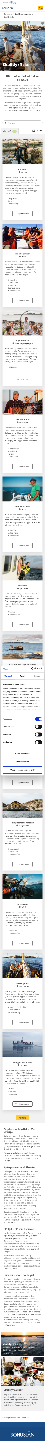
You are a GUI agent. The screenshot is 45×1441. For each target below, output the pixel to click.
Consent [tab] (8, 676)
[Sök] (4, 122)
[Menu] (40, 8)
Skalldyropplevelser (23, 14)
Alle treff (9, 131)
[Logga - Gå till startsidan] (11, 8)
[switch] (38, 727)
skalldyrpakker (10, 1397)
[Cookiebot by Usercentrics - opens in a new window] (31, 669)
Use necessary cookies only (22, 770)
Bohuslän (8, 14)
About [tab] (37, 676)
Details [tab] (23, 676)
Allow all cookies (22, 753)
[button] (22, 1371)
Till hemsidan (22, 379)
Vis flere (22, 1118)
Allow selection (22, 762)
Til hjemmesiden (23, 213)
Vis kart (39, 131)
